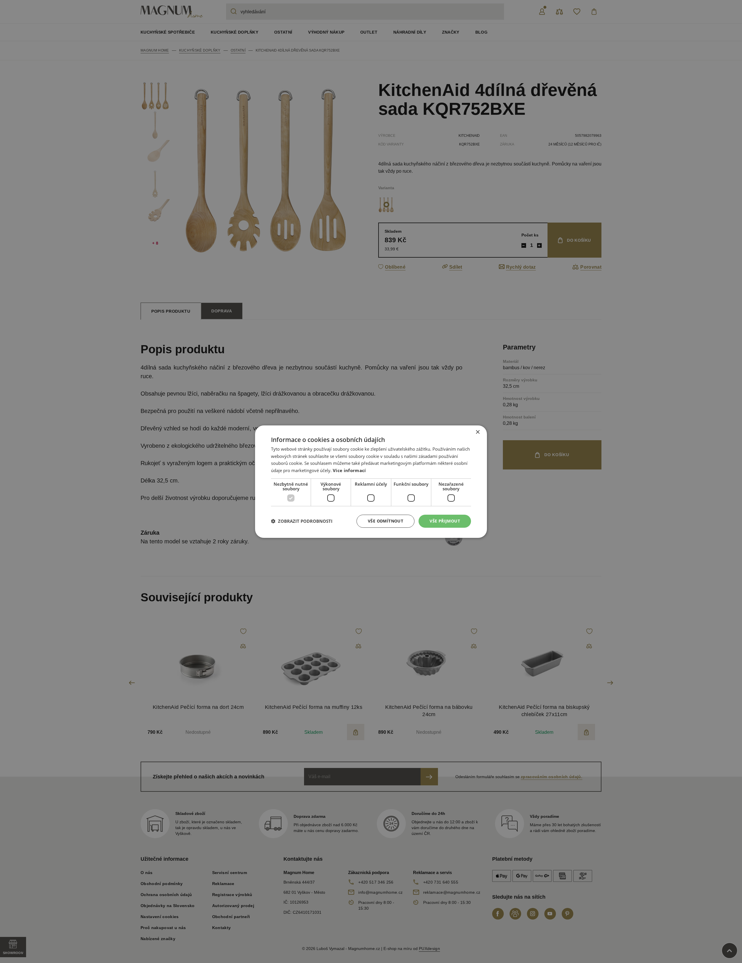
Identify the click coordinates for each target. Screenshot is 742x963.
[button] (301, 521)
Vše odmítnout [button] (385, 521)
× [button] (477, 432)
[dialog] (371, 481)
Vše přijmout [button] (445, 521)
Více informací (349, 470)
